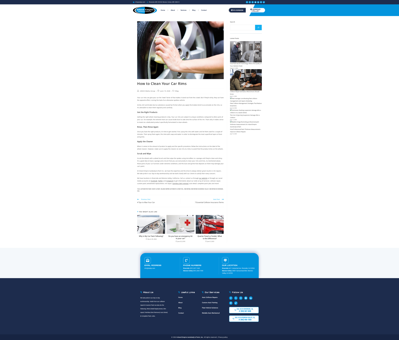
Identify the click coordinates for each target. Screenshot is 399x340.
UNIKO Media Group (147, 91)
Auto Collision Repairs (210, 297)
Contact (204, 10)
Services (184, 10)
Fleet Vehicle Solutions (210, 308)
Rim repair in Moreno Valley (200, 189)
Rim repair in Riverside (216, 189)
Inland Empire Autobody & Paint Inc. (172, 189)
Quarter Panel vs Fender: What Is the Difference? (210, 237)
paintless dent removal (180, 183)
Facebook (154, 181)
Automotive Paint (146, 189)
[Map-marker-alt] (261, 2)
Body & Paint (156, 189)
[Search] (258, 27)
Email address (152, 265)
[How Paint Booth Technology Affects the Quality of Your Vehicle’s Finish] (246, 51)
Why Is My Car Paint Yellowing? (151, 236)
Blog (193, 10)
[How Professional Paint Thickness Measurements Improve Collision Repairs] (246, 124)
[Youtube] (255, 2)
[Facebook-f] (247, 2)
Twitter (160, 181)
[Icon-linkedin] (258, 2)
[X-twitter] (250, 2)
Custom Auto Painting (209, 303)
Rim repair (187, 189)
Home (163, 10)
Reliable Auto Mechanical (211, 313)
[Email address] (147, 260)
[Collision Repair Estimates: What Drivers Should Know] (246, 79)
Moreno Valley (255, 10)
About (173, 10)
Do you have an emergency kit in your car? (180, 237)
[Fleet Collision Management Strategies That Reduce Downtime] (246, 99)
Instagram (169, 181)
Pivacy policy (223, 337)
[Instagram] (252, 2)
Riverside (238, 10)
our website (203, 178)
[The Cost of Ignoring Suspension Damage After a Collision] (246, 111)
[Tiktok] (264, 2)
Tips (138, 191)
